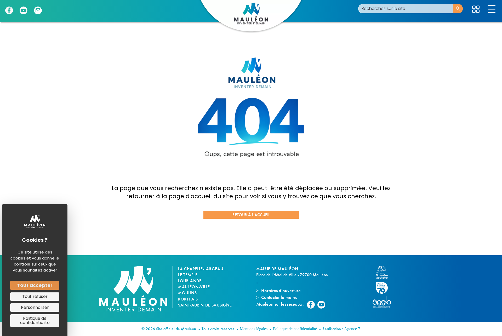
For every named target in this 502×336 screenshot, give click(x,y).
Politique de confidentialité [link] (35, 320)
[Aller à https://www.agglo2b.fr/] (384, 301)
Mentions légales (253, 329)
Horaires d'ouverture (281, 290)
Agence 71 (353, 329)
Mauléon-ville (194, 287)
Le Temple (188, 275)
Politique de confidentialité (295, 329)
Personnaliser (35, 307)
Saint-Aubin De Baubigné (205, 305)
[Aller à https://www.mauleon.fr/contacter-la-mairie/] (38, 10)
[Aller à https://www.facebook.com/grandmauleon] (9, 10)
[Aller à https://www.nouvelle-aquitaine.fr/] (384, 273)
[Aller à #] (476, 9)
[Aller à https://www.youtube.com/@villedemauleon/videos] (23, 10)
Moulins (187, 293)
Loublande (190, 281)
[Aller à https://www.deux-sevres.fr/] (384, 288)
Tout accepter (35, 285)
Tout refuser (35, 296)
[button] (251, 215)
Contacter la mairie (279, 297)
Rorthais (188, 299)
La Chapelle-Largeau (200, 269)
